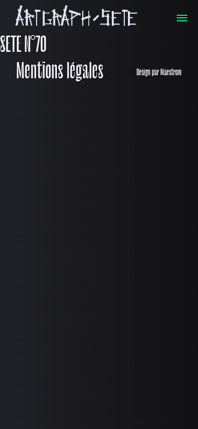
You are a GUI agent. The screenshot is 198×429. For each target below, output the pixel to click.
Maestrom (171, 73)
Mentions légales (60, 73)
